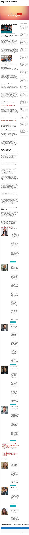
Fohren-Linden (24, 126)
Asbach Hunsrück (24, 88)
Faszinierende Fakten (4, 458)
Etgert (24, 115)
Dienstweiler (24, 57)
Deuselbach (24, 80)
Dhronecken (24, 124)
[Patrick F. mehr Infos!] (4, 232)
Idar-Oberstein (24, 38)
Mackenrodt (24, 27)
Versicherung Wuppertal (11, 127)
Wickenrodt (24, 121)
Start (1, 20)
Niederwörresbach (24, 74)
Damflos (24, 133)
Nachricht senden (13, 261)
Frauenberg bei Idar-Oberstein (24, 45)
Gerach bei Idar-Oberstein (24, 68)
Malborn (24, 123)
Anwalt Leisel (11, 227)
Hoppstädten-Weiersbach (24, 76)
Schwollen (24, 25)
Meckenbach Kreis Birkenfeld (24, 95)
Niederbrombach (24, 33)
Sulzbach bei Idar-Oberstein (24, 130)
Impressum (25, 4)
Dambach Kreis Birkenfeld (24, 71)
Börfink (24, 56)
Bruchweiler (24, 64)
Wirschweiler (24, 35)
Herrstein (24, 85)
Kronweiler (24, 52)
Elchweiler (24, 34)
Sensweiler (24, 36)
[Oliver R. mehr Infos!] (4, 491)
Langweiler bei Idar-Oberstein (24, 40)
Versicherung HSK (4, 127)
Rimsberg (24, 42)
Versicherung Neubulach (13, 120)
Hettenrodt (24, 28)
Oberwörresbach (24, 79)
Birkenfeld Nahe (24, 41)
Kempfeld (24, 65)
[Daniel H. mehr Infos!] (4, 370)
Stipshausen (24, 125)
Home (8, 4)
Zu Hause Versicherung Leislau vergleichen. (8, 105)
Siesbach (24, 26)
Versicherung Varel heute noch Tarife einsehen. (10, 453)
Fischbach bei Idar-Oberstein (24, 105)
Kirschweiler (24, 31)
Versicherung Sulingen (4, 120)
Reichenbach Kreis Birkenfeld (24, 60)
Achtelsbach (24, 101)
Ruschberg (24, 90)
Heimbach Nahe (24, 83)
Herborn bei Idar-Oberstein (24, 55)
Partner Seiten (20, 4)
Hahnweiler (24, 135)
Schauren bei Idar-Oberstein (24, 63)
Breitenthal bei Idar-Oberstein (24, 98)
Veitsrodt (24, 43)
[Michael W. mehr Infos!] (4, 410)
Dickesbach (24, 122)
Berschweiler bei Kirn (24, 103)
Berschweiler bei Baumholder (24, 132)
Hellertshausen (24, 89)
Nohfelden (24, 119)
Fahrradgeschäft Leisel (4, 227)
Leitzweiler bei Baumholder (24, 112)
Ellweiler (24, 81)
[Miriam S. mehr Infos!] (4, 511)
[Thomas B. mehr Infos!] (4, 327)
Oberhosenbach (24, 107)
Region (12, 4)
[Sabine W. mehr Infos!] (4, 465)
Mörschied (24, 78)
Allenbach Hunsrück (24, 29)
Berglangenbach (24, 100)
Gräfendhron (24, 117)
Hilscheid (24, 96)
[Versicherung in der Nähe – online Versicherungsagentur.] (9, 2)
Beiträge (15, 4)
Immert (22, 102)
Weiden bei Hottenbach (24, 93)
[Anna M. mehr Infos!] (4, 267)
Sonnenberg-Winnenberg (24, 48)
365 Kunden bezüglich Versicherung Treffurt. (9, 447)
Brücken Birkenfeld (24, 72)
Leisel (16, 228)
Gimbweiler (24, 110)
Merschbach (24, 128)
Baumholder (24, 108)
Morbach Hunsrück (24, 86)
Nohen (24, 66)
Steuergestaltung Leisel (10, 226)
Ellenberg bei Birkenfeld (24, 50)
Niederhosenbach (24, 118)
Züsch (24, 116)
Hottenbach (24, 109)
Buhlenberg (24, 58)
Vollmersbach (24, 51)
